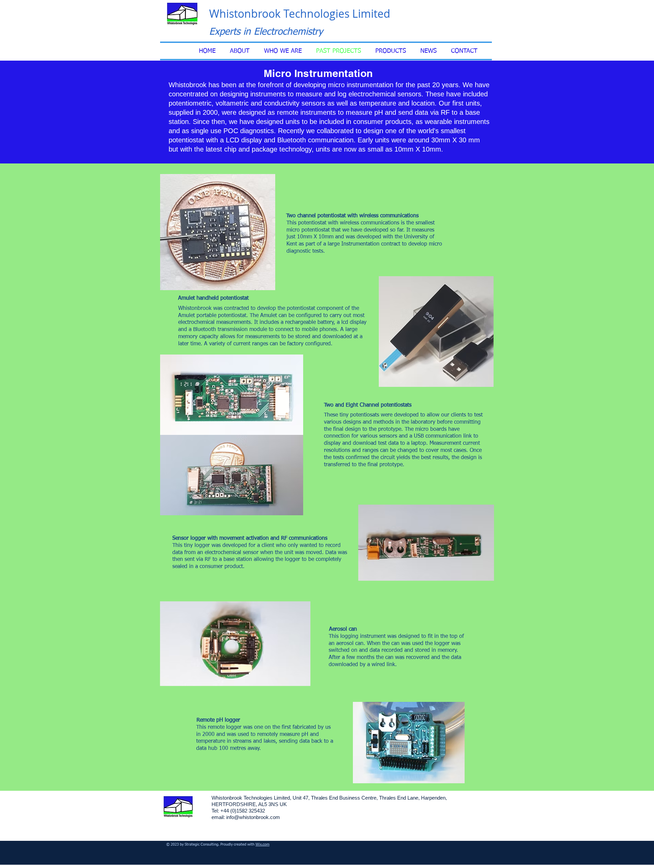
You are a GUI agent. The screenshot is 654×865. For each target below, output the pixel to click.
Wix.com (262, 844)
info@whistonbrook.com (253, 817)
